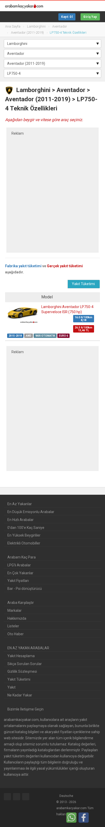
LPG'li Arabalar (19, 565)
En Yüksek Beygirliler (24, 535)
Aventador (71, 90)
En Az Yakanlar (19, 504)
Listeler (13, 626)
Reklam (17, 133)
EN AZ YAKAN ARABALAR (28, 648)
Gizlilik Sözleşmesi (22, 671)
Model (47, 297)
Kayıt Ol (67, 17)
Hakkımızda (16, 618)
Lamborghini (33, 90)
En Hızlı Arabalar (20, 520)
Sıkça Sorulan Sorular (24, 664)
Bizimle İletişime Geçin (25, 709)
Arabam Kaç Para (21, 557)
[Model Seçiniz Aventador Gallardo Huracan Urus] (52, 53)
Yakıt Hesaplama (21, 656)
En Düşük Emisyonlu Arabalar (30, 512)
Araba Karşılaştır (20, 603)
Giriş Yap (90, 17)
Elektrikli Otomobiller (23, 543)
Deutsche (66, 796)
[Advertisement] (52, 190)
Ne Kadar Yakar (19, 695)
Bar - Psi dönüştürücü (24, 589)
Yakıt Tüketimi (18, 679)
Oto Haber (15, 634)
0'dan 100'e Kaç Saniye (25, 528)
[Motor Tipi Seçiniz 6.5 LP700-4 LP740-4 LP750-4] (52, 73)
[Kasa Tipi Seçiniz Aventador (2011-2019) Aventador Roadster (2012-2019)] (52, 63)
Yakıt (11, 687)
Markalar (14, 610)
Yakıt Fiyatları (18, 581)
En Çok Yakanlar (20, 573)
